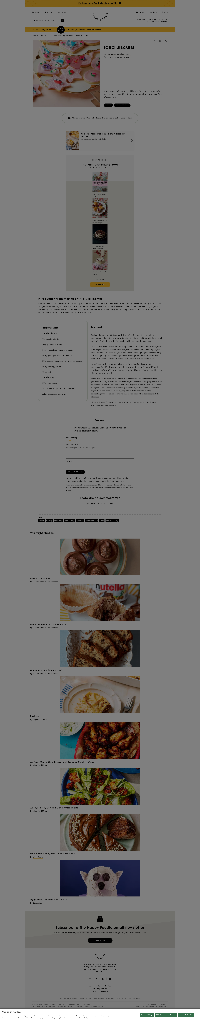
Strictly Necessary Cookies (166, 1015)
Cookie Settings (147, 1015)
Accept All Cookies (186, 1015)
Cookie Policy (83, 1018)
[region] (100, 1014)
